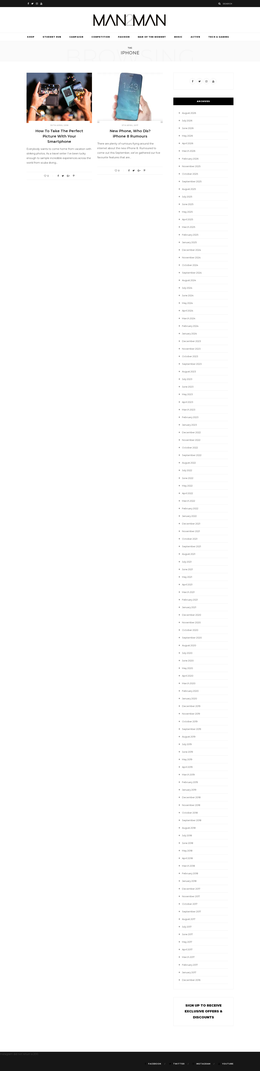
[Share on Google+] (68, 176)
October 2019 (190, 721)
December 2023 (191, 341)
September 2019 (191, 729)
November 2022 (191, 440)
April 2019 (187, 767)
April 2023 (187, 402)
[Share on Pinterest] (73, 176)
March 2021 (188, 592)
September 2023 (192, 363)
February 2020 (190, 690)
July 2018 (187, 835)
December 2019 (191, 706)
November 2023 (191, 348)
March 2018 (188, 865)
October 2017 (189, 903)
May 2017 (187, 941)
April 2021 (187, 584)
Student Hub (52, 37)
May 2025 (187, 211)
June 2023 (187, 386)
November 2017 (191, 896)
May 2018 (187, 850)
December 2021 (191, 523)
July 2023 (187, 379)
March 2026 (188, 150)
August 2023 (189, 371)
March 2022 (188, 500)
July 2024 (187, 287)
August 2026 (189, 113)
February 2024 (190, 326)
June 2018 (187, 843)
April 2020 (187, 675)
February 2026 (190, 158)
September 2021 (191, 546)
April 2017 (187, 949)
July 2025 (187, 196)
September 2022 (191, 455)
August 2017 (188, 919)
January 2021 (189, 607)
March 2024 (188, 318)
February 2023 (190, 417)
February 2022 (190, 508)
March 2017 (188, 957)
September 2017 (191, 911)
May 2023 (187, 394)
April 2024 (187, 310)
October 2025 (190, 173)
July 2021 (187, 561)
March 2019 (188, 774)
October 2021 (189, 538)
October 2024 (190, 265)
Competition (100, 37)
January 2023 (189, 424)
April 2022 (187, 493)
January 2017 (189, 972)
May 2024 (187, 303)
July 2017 (187, 926)
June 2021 (187, 569)
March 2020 (188, 683)
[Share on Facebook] (58, 176)
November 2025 (191, 166)
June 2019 (187, 751)
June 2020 (188, 660)
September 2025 (191, 181)
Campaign (76, 37)
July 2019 (187, 744)
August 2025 (189, 189)
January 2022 (189, 516)
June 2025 (187, 204)
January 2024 (189, 333)
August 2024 (189, 280)
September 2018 (191, 820)
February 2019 (190, 782)
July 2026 (187, 120)
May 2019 (187, 759)
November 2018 (191, 805)
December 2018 (191, 797)
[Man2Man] (130, 19)
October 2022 (190, 447)
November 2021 (191, 531)
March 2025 (188, 227)
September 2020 (192, 637)
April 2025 (187, 219)
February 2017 (190, 964)
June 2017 (187, 934)
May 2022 (187, 485)
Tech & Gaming (218, 37)
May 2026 (187, 135)
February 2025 (190, 234)
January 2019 (189, 789)
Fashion (124, 37)
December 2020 (191, 614)
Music (178, 37)
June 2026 (187, 128)
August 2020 (189, 645)
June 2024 (187, 295)
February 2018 (190, 873)
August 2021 (188, 554)
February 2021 (190, 599)
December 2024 (191, 249)
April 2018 (187, 858)
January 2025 (189, 242)
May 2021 (187, 576)
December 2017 (191, 888)
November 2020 (191, 622)
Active (195, 37)
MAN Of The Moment (152, 37)
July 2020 (187, 653)
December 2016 (191, 980)
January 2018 (189, 881)
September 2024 (192, 272)
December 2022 (191, 432)
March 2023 (188, 409)
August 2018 (189, 827)
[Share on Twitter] (63, 176)
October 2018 (190, 812)
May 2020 (187, 668)
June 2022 (187, 478)
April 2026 (187, 143)
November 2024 (191, 257)
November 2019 (191, 713)
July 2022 (187, 470)
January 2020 (189, 698)
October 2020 (190, 630)
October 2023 (190, 356)
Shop (30, 37)
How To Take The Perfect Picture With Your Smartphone (59, 136)
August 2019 (188, 736)
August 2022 (189, 462)
